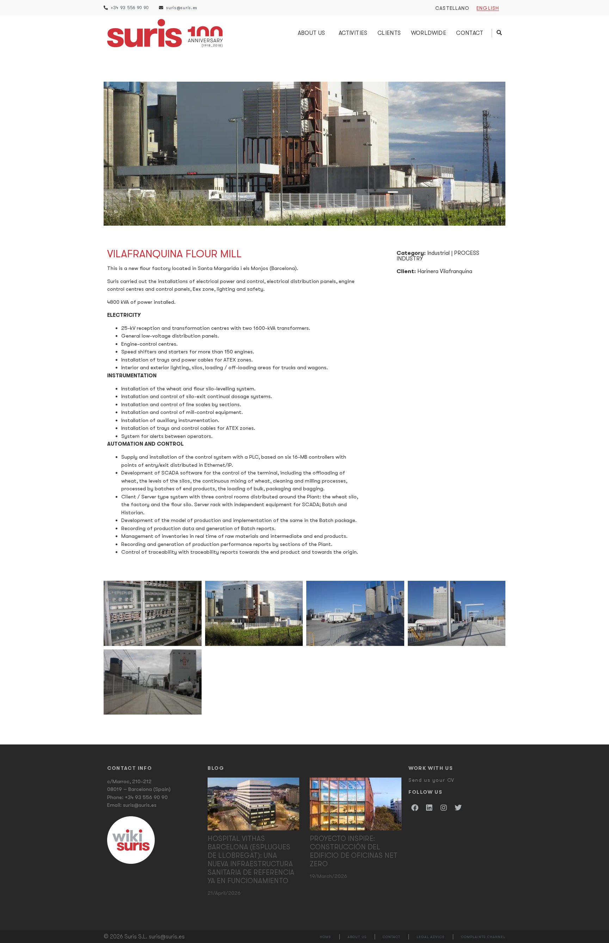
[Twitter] (458, 807)
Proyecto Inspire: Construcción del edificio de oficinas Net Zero (354, 851)
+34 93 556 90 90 (146, 797)
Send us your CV (431, 780)
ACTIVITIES (353, 33)
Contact (469, 33)
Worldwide (429, 33)
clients (389, 33)
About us (311, 33)
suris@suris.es (139, 805)
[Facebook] (414, 807)
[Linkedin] (429, 807)
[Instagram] (443, 807)
